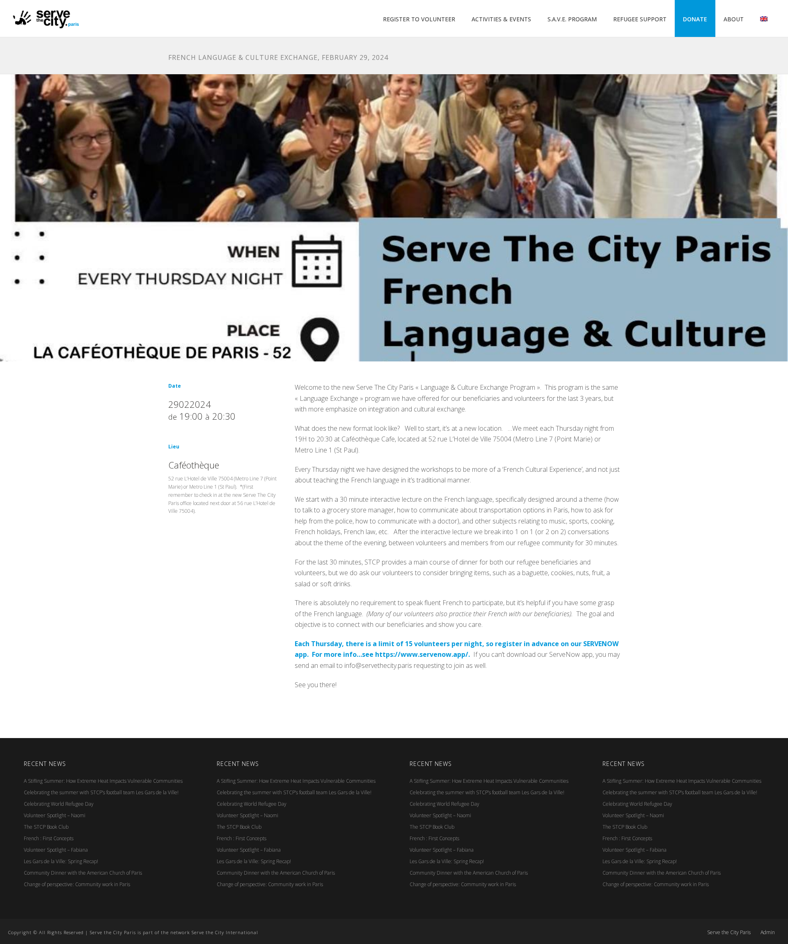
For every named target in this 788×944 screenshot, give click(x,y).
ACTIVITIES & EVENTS (501, 19)
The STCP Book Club (46, 826)
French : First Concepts (48, 838)
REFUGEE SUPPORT (640, 19)
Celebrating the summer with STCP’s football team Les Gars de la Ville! (101, 792)
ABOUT (734, 19)
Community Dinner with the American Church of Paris (83, 872)
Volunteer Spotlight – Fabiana (56, 849)
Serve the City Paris (729, 932)
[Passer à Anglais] (764, 19)
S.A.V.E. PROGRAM (572, 19)
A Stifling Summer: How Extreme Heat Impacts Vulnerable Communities (103, 780)
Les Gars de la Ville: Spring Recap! (61, 861)
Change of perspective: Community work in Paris (77, 884)
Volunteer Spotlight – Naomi (54, 815)
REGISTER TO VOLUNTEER (419, 19)
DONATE (695, 19)
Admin (768, 932)
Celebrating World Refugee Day (59, 803)
